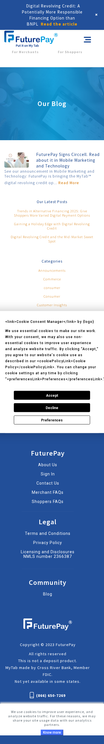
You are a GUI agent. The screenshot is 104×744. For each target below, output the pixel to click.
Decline (52, 408)
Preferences (52, 420)
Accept (52, 395)
